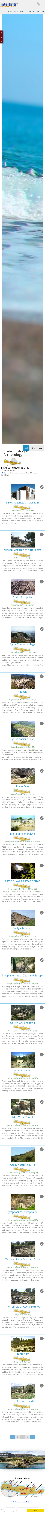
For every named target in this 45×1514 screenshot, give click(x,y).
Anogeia (22, 710)
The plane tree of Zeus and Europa (22, 994)
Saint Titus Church (22, 1136)
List (26, 467)
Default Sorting (9, 489)
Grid (33, 467)
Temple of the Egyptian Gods (22, 1278)
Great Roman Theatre (22, 1420)
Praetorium (22, 1373)
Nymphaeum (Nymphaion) (22, 1231)
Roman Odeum (22, 1089)
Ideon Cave (22, 805)
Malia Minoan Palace (22, 852)
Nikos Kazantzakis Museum (22, 521)
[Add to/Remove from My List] (42, 506)
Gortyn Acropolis (23, 947)
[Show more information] (1, 546)
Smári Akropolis (22, 616)
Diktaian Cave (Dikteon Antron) (22, 900)
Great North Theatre (22, 1183)
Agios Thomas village (22, 663)
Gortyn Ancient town (22, 1042)
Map (40, 467)
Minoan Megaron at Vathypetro (22, 569)
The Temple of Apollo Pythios (22, 1325)
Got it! (35, 1510)
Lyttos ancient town (22, 758)
